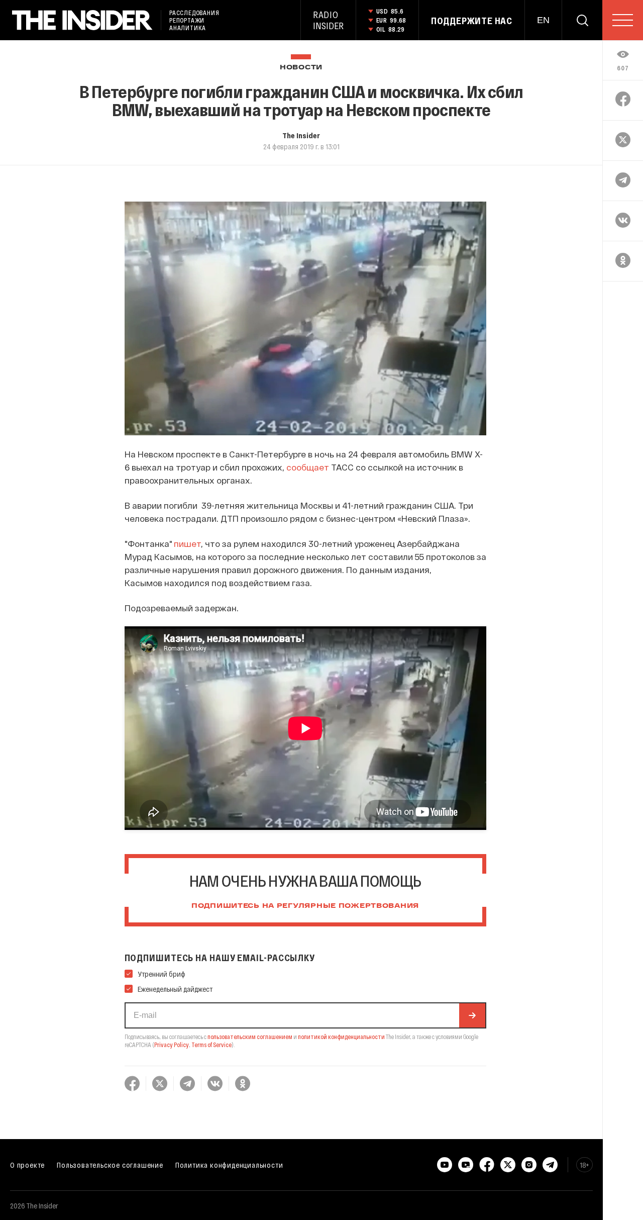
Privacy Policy (171, 1044)
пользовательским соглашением (249, 1036)
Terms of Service (211, 1044)
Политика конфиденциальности (229, 1164)
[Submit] (472, 1015)
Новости (301, 67)
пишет (187, 543)
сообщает (307, 467)
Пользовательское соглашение (110, 1164)
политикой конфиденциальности (341, 1036)
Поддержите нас (471, 20)
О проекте (27, 1164)
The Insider (301, 135)
